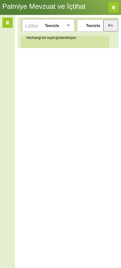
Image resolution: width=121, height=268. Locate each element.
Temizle (52, 25)
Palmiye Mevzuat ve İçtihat (44, 6)
